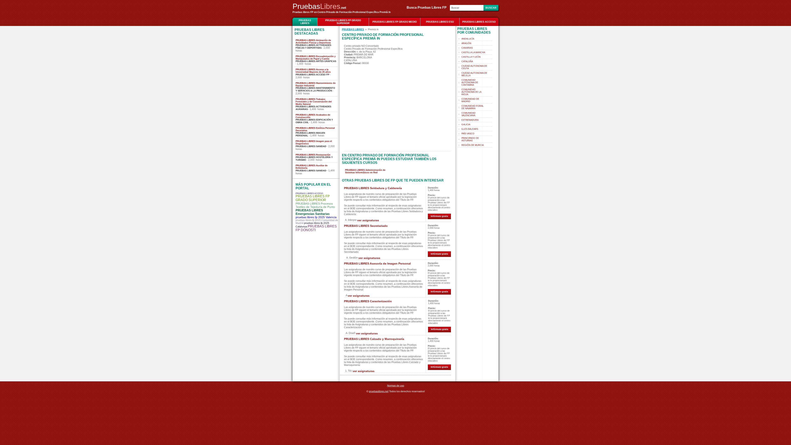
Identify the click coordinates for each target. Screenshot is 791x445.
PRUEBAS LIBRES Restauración (313, 154)
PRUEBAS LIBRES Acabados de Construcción (313, 116)
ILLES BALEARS (469, 129)
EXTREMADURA (470, 120)
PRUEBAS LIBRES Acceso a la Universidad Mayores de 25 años (313, 70)
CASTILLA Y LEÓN (471, 57)
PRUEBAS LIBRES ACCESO (479, 21)
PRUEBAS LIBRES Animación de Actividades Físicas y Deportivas (313, 41)
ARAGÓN (466, 43)
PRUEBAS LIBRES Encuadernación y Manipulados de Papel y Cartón (316, 57)
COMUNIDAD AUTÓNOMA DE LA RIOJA (471, 92)
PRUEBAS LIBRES (305, 22)
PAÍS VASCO (467, 133)
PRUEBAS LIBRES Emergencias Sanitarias (313, 211)
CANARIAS (467, 48)
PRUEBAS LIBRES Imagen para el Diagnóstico (314, 142)
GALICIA (465, 124)
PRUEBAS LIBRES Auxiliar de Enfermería (312, 166)
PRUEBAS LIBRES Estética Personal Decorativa (315, 129)
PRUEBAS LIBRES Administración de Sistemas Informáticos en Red (365, 171)
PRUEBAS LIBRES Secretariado (366, 225)
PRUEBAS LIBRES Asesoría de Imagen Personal (377, 263)
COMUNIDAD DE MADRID (470, 100)
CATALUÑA (467, 61)
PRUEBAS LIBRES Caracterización (368, 301)
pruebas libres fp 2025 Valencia (316, 217)
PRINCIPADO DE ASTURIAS (470, 139)
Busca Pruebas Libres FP (428, 7)
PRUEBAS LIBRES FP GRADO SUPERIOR (343, 22)
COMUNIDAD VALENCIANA (468, 114)
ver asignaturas (368, 220)
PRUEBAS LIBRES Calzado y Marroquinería (374, 339)
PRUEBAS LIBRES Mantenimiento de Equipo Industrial (316, 84)
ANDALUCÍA (467, 38)
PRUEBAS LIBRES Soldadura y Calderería (373, 188)
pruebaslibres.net (378, 391)
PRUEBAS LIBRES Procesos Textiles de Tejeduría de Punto (315, 205)
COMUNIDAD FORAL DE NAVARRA (472, 107)
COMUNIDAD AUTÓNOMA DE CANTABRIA (469, 82)
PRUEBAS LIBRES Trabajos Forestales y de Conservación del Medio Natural (314, 101)
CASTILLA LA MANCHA (473, 52)
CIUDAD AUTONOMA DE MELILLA (474, 74)
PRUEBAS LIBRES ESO (440, 21)
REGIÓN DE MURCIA (472, 145)
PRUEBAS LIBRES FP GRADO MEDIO (394, 21)
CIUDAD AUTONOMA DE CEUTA (474, 67)
